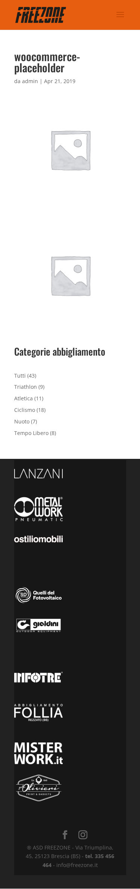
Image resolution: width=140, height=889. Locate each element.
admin (30, 81)
